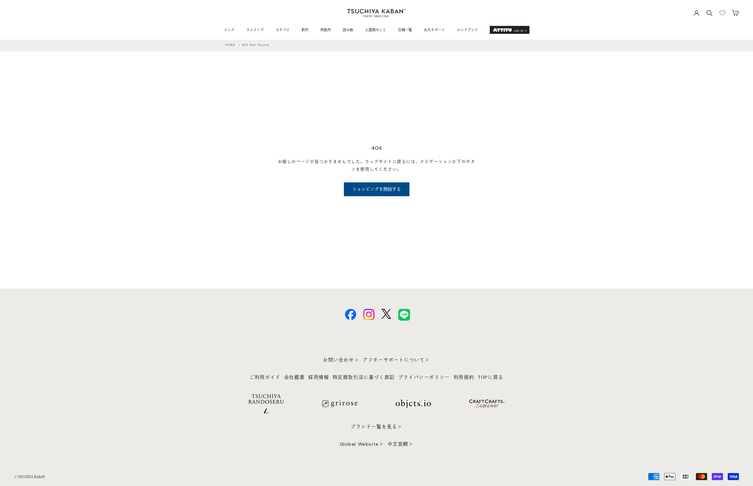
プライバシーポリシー (424, 377)
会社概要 (294, 377)
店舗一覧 (405, 30)
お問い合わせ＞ (341, 360)
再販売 (325, 30)
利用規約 (464, 377)
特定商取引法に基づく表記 (364, 377)
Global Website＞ (362, 444)
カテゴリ (283, 30)
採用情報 (318, 377)
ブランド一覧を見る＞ (376, 427)
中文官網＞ (401, 444)
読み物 (348, 30)
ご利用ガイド (265, 377)
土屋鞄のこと (375, 30)
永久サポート (434, 30)
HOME (230, 45)
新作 (305, 30)
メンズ (229, 30)
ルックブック (467, 30)
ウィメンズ (255, 30)
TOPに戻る (491, 377)
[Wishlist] (722, 12)
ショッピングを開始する (376, 189)
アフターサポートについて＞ (396, 360)
